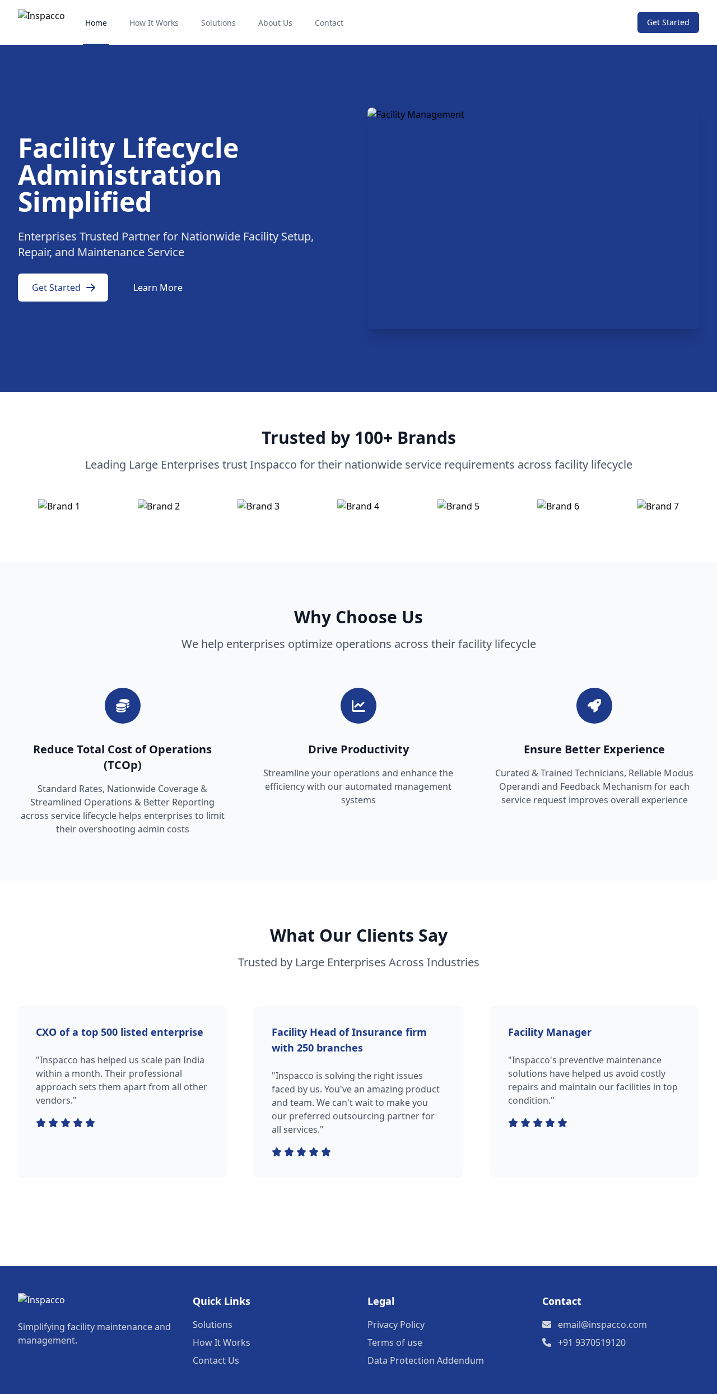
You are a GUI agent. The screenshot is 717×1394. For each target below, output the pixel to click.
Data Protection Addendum (425, 1360)
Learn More (158, 287)
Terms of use (394, 1342)
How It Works (154, 22)
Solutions (218, 22)
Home (96, 22)
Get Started (668, 22)
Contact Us (216, 1360)
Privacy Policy (396, 1324)
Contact (329, 22)
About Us (275, 22)
